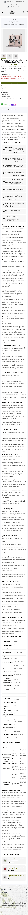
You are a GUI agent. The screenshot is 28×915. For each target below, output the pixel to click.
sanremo (14, 22)
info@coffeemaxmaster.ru (15, 6)
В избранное (6, 74)
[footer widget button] (14, 889)
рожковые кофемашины (14, 21)
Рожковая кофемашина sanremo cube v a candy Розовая (14, 25)
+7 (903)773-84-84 (10, 1)
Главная (14, 19)
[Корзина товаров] (26, 12)
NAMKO (11, 902)
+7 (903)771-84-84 (20, 1)
